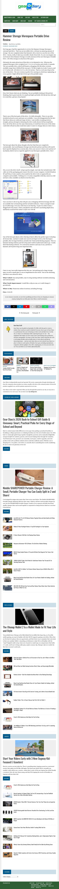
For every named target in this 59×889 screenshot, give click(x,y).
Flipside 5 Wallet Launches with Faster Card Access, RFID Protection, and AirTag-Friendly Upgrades (35, 854)
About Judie (32, 883)
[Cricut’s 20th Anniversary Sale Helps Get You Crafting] (7, 720)
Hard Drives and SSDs (14, 44)
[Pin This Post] (26, 306)
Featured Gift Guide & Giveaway (11, 397)
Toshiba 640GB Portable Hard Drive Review (8, 369)
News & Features (8, 605)
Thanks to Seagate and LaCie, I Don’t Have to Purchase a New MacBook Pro (23, 369)
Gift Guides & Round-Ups (41, 21)
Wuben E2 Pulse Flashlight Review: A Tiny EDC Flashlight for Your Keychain (31, 527)
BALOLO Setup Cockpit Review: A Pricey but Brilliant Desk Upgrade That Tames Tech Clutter (33, 553)
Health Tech (35, 17)
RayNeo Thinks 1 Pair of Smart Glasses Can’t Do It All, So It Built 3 (29, 700)
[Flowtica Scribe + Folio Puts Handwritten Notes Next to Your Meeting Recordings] (7, 678)
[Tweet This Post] (14, 306)
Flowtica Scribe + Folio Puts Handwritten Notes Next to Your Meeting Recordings (33, 675)
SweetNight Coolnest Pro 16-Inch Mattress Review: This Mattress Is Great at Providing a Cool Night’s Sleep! (35, 709)
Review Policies (49, 883)
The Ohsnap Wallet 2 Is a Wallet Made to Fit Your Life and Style (29, 629)
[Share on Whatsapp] (45, 306)
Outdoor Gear (44, 17)
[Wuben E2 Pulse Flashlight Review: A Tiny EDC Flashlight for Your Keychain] (7, 530)
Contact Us (38, 887)
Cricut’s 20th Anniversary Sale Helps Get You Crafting (26, 717)
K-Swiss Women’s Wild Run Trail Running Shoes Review (27, 535)
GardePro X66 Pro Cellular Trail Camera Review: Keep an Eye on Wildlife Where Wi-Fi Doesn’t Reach (34, 570)
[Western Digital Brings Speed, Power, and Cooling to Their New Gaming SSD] (36, 363)
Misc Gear (23, 21)
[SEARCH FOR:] (47, 24)
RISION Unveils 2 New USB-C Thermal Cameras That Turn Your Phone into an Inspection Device (34, 803)
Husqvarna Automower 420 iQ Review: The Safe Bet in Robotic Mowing (30, 543)
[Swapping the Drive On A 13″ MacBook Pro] (50, 363)
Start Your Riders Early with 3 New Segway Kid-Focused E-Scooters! (26, 760)
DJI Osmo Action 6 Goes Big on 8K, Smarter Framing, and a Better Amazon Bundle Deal (34, 692)
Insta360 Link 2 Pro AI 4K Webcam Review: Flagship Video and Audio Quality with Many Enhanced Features (34, 519)
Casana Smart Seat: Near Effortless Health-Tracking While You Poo (29, 827)
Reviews (5, 366)
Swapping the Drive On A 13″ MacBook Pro (49, 368)
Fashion (30, 21)
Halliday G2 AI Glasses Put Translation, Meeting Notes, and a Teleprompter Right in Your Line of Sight (35, 836)
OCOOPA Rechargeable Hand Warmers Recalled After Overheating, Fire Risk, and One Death (34, 811)
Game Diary (15, 21)
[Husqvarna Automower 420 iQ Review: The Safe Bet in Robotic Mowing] (7, 547)
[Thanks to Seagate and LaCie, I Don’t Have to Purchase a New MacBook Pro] (23, 363)
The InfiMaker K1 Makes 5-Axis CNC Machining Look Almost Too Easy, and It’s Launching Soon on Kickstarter (34, 726)
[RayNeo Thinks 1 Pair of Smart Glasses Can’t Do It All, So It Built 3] (7, 703)
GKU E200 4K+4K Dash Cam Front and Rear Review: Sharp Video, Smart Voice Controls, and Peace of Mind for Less (34, 587)
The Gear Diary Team (40, 883)
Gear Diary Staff (13, 46)
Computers (7, 21)
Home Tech (20, 17)
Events (32, 365)
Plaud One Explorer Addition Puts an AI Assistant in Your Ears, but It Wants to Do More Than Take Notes (34, 658)
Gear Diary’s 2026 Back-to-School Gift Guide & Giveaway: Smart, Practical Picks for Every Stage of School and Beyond (28, 423)
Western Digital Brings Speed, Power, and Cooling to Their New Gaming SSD (36, 368)
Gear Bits (36, 365)
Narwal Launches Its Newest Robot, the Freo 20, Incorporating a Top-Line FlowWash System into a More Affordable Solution (33, 794)
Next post (35, 313)
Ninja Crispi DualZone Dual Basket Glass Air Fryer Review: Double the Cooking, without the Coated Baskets (34, 578)
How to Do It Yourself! (50, 365)
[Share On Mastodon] (51, 306)
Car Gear (27, 17)
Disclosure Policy (35, 884)
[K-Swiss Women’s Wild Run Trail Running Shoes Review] (7, 538)
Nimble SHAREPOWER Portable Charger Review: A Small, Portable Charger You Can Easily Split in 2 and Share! (29, 491)
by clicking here (33, 391)
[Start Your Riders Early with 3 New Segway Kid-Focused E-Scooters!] (29, 755)
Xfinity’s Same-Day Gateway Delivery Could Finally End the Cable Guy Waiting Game (33, 844)
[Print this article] (39, 306)
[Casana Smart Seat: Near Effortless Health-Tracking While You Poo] (7, 831)
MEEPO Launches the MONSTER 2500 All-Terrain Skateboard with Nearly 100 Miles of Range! (34, 819)
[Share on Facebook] (7, 306)
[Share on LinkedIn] (20, 306)
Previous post (25, 313)
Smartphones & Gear (9, 17)
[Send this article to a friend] (33, 306)
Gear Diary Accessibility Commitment (39, 886)
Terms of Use (51, 886)
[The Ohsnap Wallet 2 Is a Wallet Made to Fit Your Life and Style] (29, 624)
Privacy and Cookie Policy (45, 884)
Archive (32, 887)
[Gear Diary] (29, 6)
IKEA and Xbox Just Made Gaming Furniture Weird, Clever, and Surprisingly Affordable (34, 666)
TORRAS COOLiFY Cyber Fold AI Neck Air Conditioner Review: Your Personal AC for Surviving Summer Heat (33, 561)
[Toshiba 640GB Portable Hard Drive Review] (8, 364)
